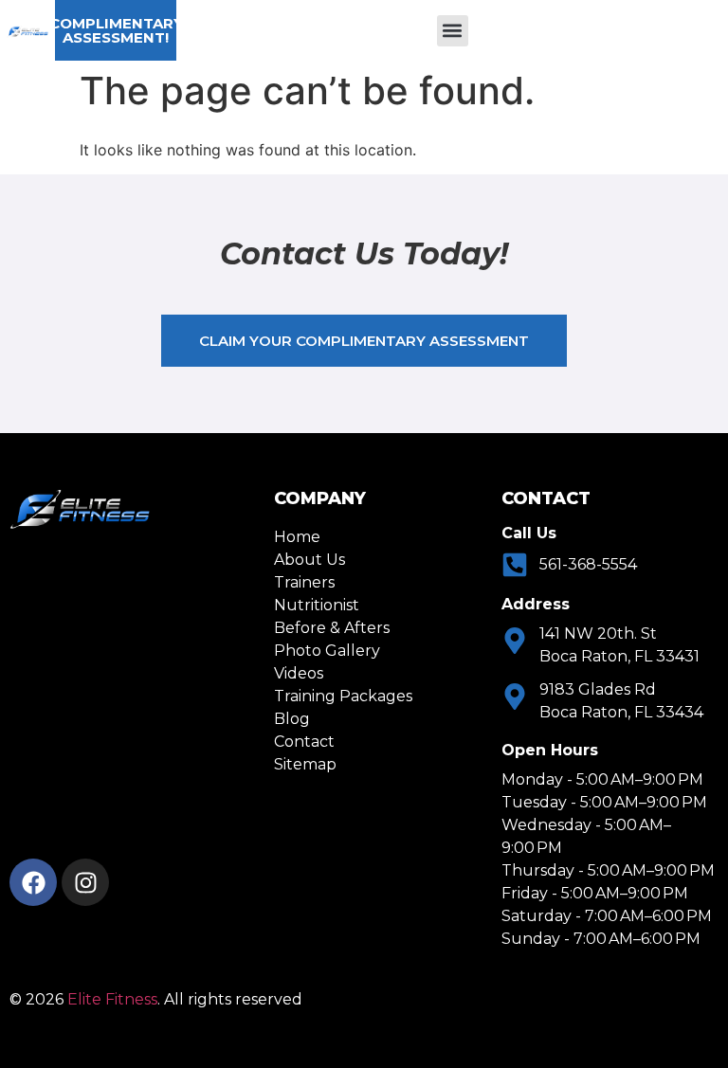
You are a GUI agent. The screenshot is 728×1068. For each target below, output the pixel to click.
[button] (452, 30)
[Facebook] (33, 882)
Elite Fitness (112, 999)
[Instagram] (85, 882)
